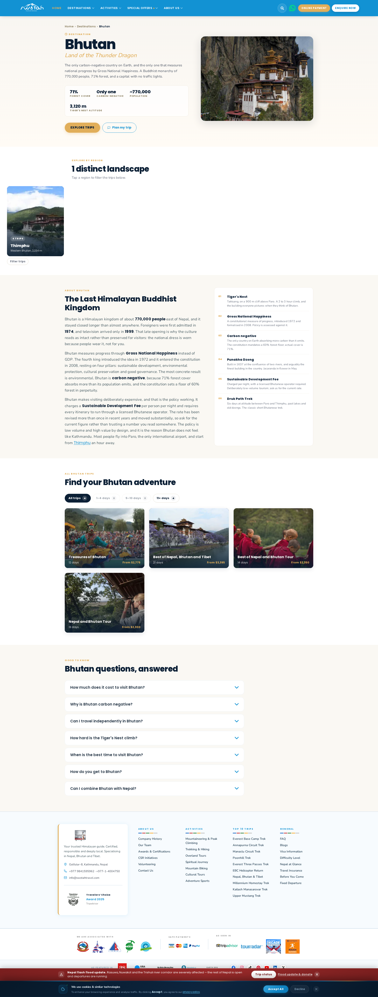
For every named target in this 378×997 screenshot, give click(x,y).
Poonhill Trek (242, 858)
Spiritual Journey (197, 862)
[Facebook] (233, 967)
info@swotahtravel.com (84, 878)
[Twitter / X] (283, 967)
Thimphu (82, 442)
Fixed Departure (290, 883)
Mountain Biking (197, 868)
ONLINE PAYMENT (314, 8)
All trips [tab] (77, 498)
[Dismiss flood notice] (317, 974)
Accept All (276, 989)
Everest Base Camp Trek (249, 839)
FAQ (283, 839)
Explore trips (82, 127)
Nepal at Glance (290, 864)
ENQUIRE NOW (345, 8)
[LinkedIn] (274, 967)
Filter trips (17, 261)
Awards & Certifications (154, 852)
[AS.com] (122, 967)
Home (69, 26)
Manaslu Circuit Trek (246, 852)
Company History (150, 839)
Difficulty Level (290, 858)
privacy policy (191, 992)
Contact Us (145, 871)
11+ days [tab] (165, 498)
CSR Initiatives (148, 858)
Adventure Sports (198, 881)
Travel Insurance (291, 871)
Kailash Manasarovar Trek (250, 889)
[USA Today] (141, 967)
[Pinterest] (258, 967)
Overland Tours (196, 856)
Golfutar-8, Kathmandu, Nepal (88, 864)
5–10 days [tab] (136, 498)
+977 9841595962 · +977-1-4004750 (94, 871)
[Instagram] (241, 967)
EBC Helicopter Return (248, 871)
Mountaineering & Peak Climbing (201, 841)
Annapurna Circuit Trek (248, 845)
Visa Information (291, 852)
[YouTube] (266, 967)
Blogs (284, 845)
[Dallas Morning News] (165, 967)
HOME (56, 8)
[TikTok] (250, 967)
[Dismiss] (316, 989)
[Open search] (282, 8)
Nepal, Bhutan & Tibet (248, 877)
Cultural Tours (195, 875)
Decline (299, 989)
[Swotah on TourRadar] (252, 946)
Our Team (144, 845)
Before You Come (292, 877)
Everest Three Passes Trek (251, 864)
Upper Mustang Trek (247, 896)
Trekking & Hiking (197, 849)
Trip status (263, 974)
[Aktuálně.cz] (189, 967)
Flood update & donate (295, 974)
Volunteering (147, 864)
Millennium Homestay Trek (251, 883)
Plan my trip (121, 127)
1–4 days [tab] (105, 498)
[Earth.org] (212, 967)
